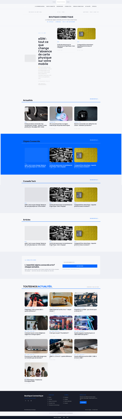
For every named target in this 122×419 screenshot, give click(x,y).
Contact (66, 403)
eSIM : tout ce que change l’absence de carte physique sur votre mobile (45, 51)
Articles (50, 399)
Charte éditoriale (67, 401)
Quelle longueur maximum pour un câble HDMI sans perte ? (84, 333)
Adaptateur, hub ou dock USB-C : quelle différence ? (34, 310)
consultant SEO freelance (62, 413)
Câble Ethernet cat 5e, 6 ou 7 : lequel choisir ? (60, 310)
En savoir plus (94, 98)
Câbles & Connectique (78, 6)
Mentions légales (88, 409)
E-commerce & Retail (39, 6)
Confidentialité (95, 409)
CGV (64, 417)
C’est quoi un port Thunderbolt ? (59, 333)
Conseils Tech (68, 6)
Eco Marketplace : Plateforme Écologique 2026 (33, 380)
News (50, 397)
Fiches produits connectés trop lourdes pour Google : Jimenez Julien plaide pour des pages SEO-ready (36, 125)
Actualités (87, 6)
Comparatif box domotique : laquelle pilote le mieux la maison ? (85, 46)
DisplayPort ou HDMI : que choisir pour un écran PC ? (85, 310)
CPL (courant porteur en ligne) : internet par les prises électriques (59, 124)
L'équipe (66, 399)
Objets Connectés (50, 6)
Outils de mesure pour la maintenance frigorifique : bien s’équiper (66, 46)
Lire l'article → (42, 83)
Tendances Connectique (54, 405)
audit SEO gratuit (70, 413)
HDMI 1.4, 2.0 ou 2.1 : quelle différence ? (60, 357)
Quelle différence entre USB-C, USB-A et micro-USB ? (85, 357)
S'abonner (83, 402)
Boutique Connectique (61, 1)
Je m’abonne (80, 266)
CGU (67, 417)
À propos (54, 1)
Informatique (60, 6)
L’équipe (67, 1)
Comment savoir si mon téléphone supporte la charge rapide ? (35, 333)
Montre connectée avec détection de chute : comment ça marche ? (85, 124)
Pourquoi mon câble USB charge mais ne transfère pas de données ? (36, 357)
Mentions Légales (57, 417)
